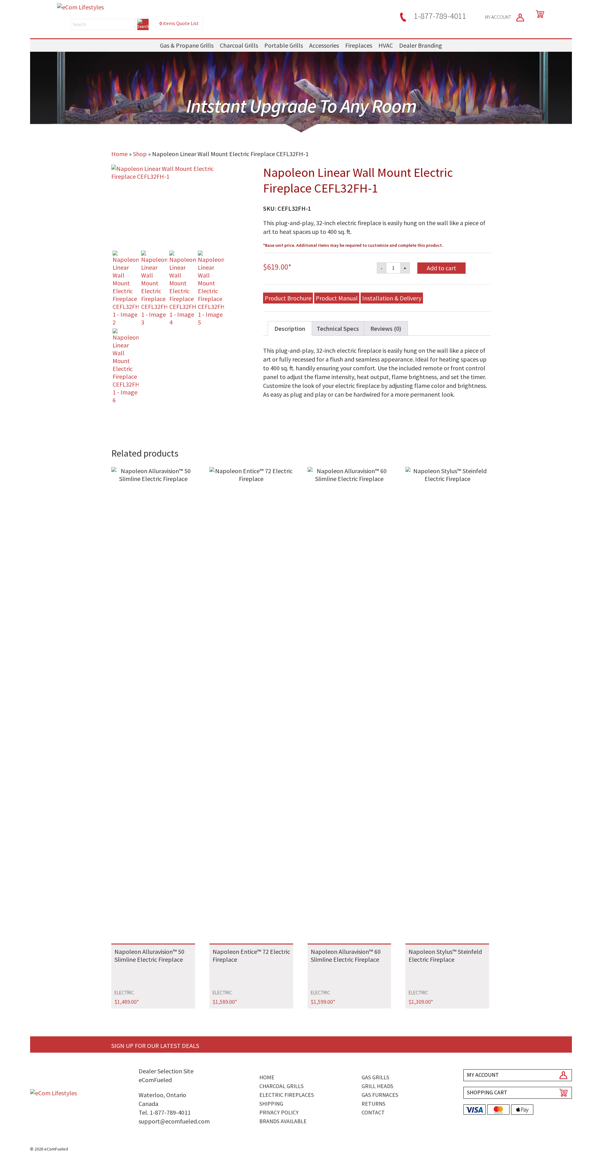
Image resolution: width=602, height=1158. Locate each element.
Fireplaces (358, 45)
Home (119, 154)
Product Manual (337, 298)
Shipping (271, 1103)
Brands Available (283, 1121)
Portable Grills (283, 45)
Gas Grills (375, 1077)
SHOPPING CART (487, 1092)
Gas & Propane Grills (187, 45)
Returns (373, 1103)
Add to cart (441, 268)
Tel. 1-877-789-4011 (165, 1112)
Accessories (324, 45)
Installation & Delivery (391, 298)
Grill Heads (377, 1086)
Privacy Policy (278, 1112)
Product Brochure (288, 298)
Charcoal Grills (239, 45)
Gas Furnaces (380, 1094)
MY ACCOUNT (498, 17)
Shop (140, 154)
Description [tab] (289, 328)
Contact (373, 1112)
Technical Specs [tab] (338, 328)
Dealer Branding (420, 45)
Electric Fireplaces (286, 1094)
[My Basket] (538, 14)
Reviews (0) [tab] (385, 328)
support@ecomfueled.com (174, 1121)
